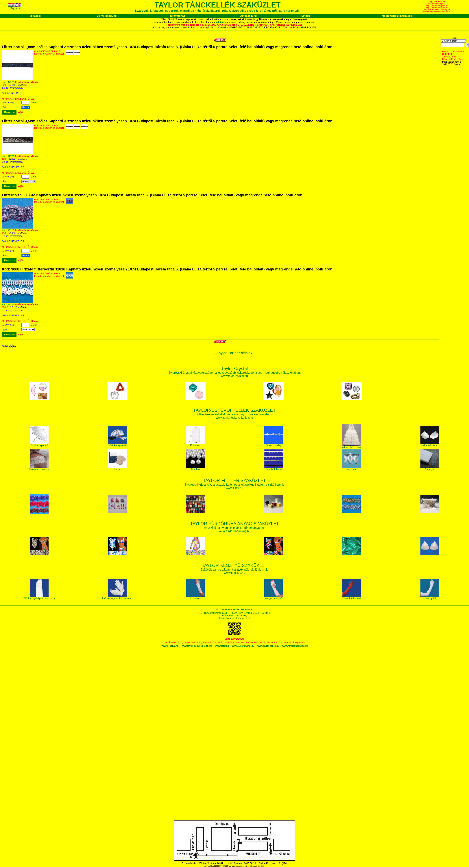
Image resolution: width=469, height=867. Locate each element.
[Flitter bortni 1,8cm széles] (17, 79)
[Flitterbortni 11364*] (17, 227)
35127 (11, 230)
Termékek (35, 15)
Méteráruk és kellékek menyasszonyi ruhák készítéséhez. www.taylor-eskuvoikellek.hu (234, 414)
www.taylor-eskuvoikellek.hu (197, 646)
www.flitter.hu (222, 646)
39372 (11, 156)
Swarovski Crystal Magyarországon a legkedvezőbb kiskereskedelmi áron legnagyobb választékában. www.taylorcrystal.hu (234, 372)
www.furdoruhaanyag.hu (295, 646)
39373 (11, 82)
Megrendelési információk (398, 15)
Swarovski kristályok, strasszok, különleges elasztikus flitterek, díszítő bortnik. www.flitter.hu (234, 484)
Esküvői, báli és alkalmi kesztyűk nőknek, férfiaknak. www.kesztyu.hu (234, 569)
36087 (11, 304)
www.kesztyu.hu (170, 646)
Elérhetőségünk (107, 15)
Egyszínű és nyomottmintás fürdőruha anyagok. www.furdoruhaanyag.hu (234, 528)
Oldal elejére (9, 346)
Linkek (305, 15)
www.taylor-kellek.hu (268, 646)
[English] (18, 5)
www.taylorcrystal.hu (243, 646)
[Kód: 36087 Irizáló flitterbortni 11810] (17, 301)
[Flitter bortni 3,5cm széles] (17, 153)
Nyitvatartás (177, 15)
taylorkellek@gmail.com (238, 618)
